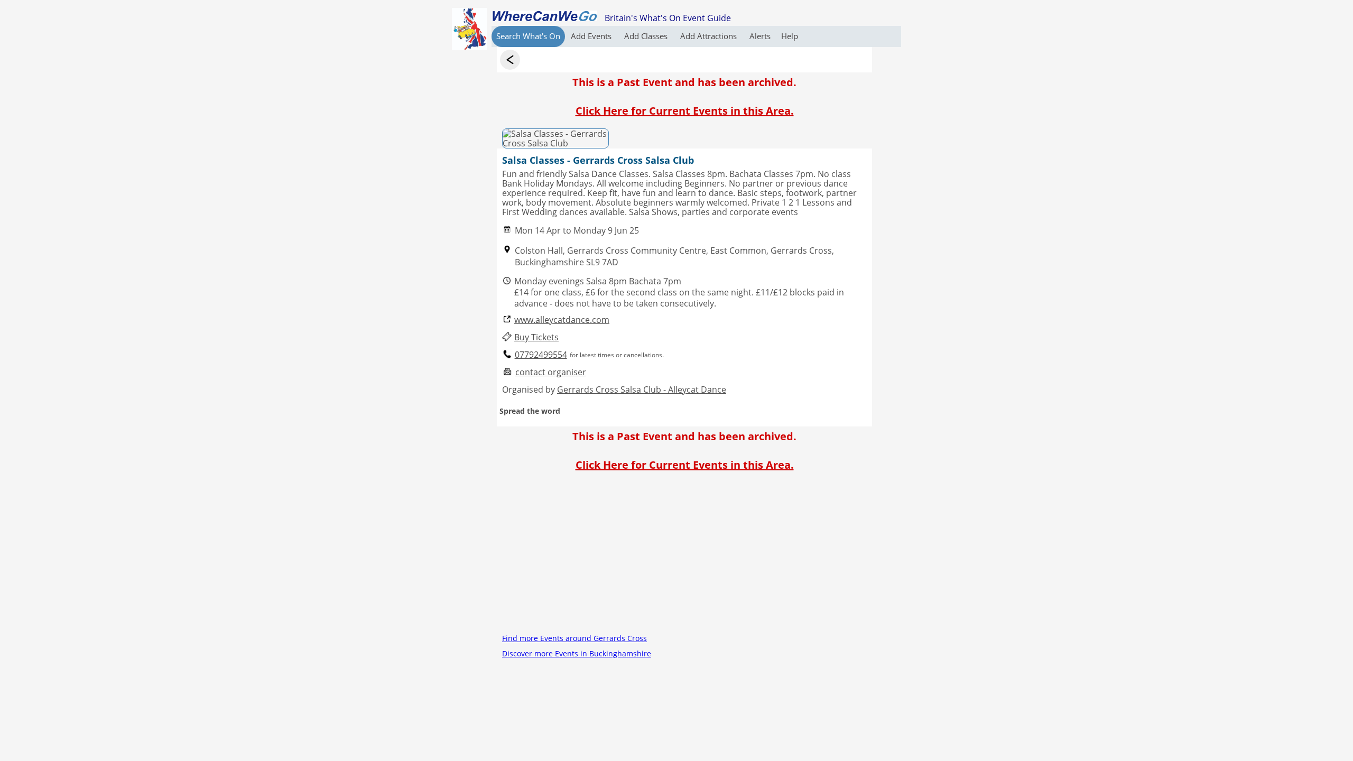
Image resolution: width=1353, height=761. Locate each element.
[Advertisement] (684, 556)
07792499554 (541, 354)
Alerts (760, 36)
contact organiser (550, 372)
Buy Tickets (536, 337)
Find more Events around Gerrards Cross (574, 638)
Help (789, 36)
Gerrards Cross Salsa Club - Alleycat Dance (641, 389)
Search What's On (528, 36)
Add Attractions (709, 36)
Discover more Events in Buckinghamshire (576, 653)
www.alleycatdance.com (561, 320)
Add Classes (647, 36)
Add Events (592, 36)
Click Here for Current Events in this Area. (685, 111)
